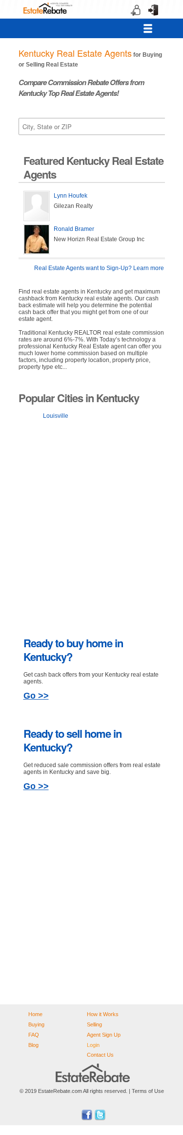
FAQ (33, 1035)
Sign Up (133, 19)
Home (35, 1014)
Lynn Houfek (70, 195)
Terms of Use (148, 1091)
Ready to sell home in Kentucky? (72, 740)
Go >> (36, 696)
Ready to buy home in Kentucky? (73, 649)
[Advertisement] (91, 525)
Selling (94, 1024)
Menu (148, 28)
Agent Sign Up (104, 1035)
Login (150, 19)
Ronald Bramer (74, 229)
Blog (33, 1045)
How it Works (103, 1014)
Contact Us (100, 1055)
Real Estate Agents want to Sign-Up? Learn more (99, 268)
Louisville (55, 415)
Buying (36, 1024)
